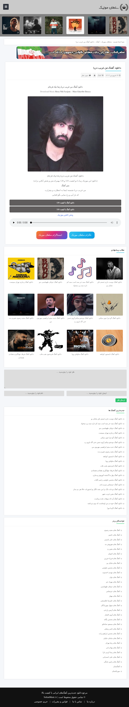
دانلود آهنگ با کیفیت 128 (65, 203)
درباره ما (91, 701)
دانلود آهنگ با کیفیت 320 (65, 209)
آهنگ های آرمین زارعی (112, 610)
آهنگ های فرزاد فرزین (112, 558)
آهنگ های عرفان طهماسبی (110, 586)
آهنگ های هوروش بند (112, 544)
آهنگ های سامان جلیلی (111, 638)
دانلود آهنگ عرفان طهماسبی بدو (110, 428)
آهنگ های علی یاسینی (112, 540)
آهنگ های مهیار (114, 596)
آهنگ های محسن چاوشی (111, 568)
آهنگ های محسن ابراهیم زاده (109, 633)
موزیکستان (116, 671)
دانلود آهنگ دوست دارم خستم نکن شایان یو (106, 419)
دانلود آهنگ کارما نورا (114, 508)
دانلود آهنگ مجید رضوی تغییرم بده (110, 452)
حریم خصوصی (41, 701)
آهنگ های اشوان (114, 554)
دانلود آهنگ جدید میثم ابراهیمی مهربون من (107, 447)
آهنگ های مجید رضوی (112, 530)
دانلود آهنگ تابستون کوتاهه (112, 456)
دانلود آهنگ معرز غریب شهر (112, 494)
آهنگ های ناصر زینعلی (112, 629)
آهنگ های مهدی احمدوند (111, 572)
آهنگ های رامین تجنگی (112, 662)
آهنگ (97, 42)
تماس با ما (77, 701)
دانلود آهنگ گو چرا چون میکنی (111, 438)
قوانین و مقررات (59, 701)
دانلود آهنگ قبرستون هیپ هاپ (111, 466)
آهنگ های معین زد (113, 549)
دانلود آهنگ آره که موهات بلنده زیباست (108, 499)
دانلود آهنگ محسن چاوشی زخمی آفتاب (108, 480)
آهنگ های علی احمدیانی (111, 657)
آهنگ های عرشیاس (113, 591)
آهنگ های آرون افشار (112, 615)
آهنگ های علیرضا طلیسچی (110, 601)
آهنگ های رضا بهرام (113, 643)
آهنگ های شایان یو (113, 563)
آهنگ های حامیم (114, 535)
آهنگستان (116, 666)
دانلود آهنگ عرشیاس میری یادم (111, 485)
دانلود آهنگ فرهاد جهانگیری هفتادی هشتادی (106, 470)
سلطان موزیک (106, 42)
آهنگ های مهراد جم (113, 582)
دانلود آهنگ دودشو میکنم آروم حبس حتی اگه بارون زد (103, 442)
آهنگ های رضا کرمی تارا (111, 652)
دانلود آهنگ (78, 87)
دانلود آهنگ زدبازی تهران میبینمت (110, 433)
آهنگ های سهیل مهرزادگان (110, 605)
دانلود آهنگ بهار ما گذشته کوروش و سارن (107, 475)
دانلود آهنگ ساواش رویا (114, 461)
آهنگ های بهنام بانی (113, 648)
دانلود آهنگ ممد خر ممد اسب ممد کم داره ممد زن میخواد (101, 423)
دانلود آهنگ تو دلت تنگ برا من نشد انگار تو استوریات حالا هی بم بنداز (97, 489)
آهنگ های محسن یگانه (112, 619)
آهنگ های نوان (114, 577)
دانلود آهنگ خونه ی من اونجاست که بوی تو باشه (105, 503)
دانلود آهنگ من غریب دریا (107, 68)
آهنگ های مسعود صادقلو (111, 624)
